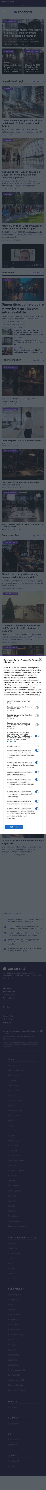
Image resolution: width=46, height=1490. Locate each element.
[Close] (41, 660)
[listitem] (23, 702)
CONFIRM (14, 827)
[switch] (37, 707)
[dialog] (23, 745)
